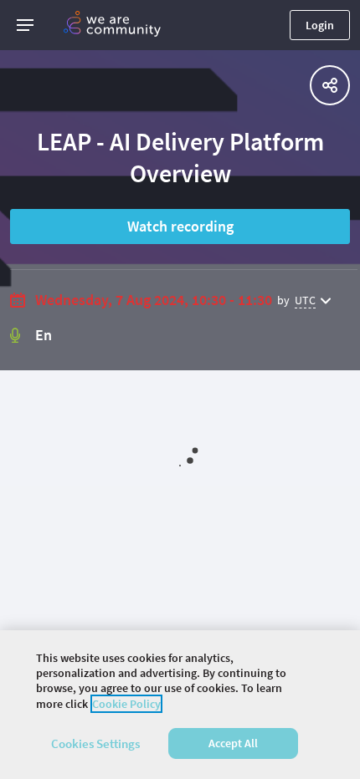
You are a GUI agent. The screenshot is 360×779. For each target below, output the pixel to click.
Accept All (233, 743)
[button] (25, 25)
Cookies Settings (95, 743)
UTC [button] (305, 300)
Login (320, 25)
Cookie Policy (126, 703)
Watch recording (180, 226)
